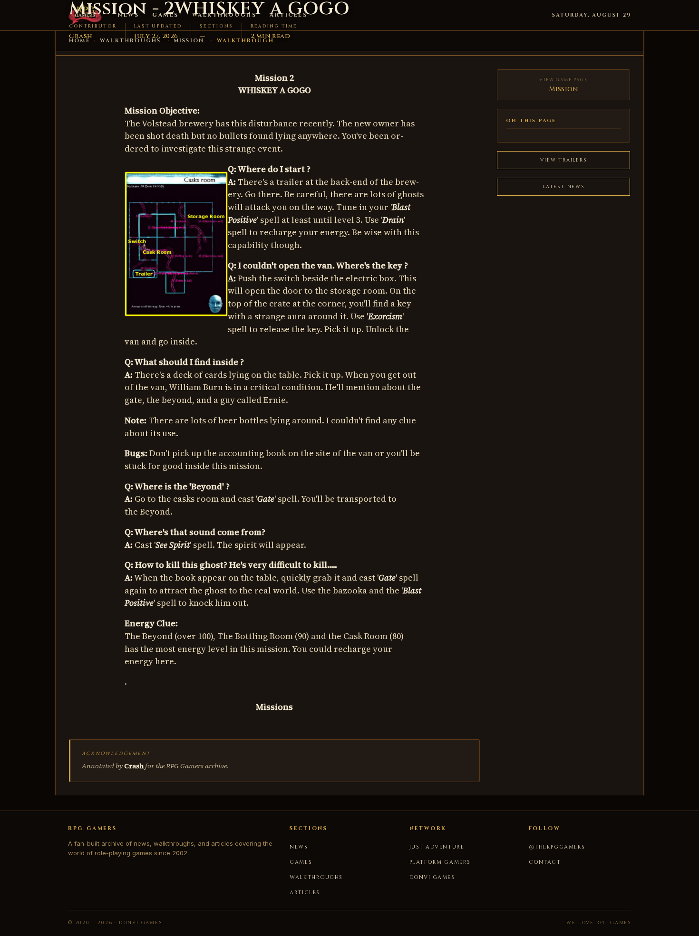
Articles (305, 892)
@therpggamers (557, 846)
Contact (545, 862)
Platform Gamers (440, 862)
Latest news (563, 186)
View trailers (563, 160)
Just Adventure (437, 846)
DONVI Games (432, 877)
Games (301, 862)
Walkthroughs (316, 877)
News (299, 846)
